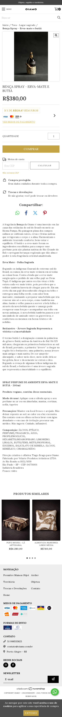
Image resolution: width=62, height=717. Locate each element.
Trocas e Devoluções (15, 588)
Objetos (35, 581)
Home (6, 595)
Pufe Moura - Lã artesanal (15, 543)
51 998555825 (14, 641)
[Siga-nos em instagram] (5, 665)
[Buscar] (58, 18)
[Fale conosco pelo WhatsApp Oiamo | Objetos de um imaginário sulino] (55, 692)
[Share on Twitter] (35, 213)
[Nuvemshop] (31, 690)
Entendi (31, 713)
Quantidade (10, 136)
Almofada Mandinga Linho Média (46, 543)
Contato (35, 588)
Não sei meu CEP (10, 172)
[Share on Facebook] (26, 213)
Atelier (35, 575)
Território (9, 581)
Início (5, 25)
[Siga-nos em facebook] (13, 665)
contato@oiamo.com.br (20, 646)
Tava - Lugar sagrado (23, 25)
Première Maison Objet (16, 575)
